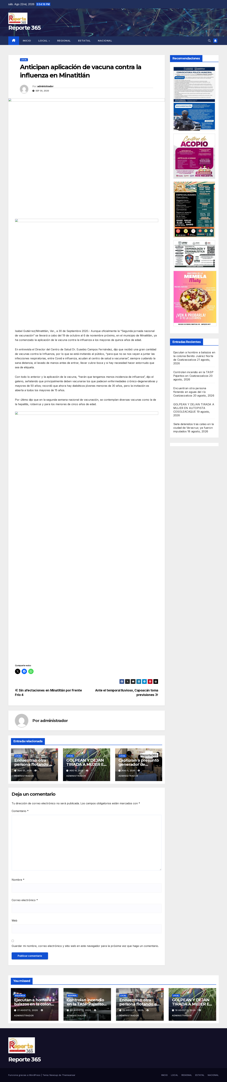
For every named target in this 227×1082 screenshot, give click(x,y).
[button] (209, 40)
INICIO (27, 40)
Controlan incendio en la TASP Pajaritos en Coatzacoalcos (86, 1004)
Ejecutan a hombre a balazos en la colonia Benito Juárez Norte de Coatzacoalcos (194, 356)
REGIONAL (64, 40)
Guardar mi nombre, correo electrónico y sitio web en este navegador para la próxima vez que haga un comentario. (85, 946)
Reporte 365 (24, 27)
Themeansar (68, 1075)
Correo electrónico (25, 900)
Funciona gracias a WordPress (24, 1075)
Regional (72, 996)
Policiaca (20, 996)
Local (24, 60)
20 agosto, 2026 (81, 1010)
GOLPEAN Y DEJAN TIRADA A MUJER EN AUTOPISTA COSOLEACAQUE (193, 408)
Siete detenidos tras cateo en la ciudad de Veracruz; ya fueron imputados (193, 427)
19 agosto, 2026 (185, 1010)
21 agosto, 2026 (28, 1010)
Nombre (18, 879)
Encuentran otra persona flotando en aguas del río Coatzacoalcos (189, 392)
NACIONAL (105, 40)
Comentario (20, 811)
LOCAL (43, 40)
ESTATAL (84, 40)
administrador (45, 86)
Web (14, 920)
